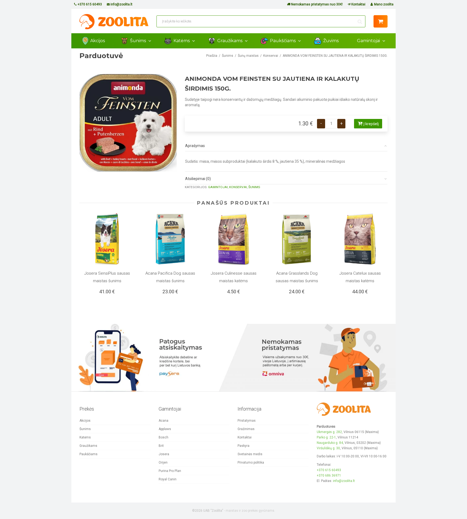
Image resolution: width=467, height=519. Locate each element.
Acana (163, 420)
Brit (161, 446)
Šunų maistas (248, 56)
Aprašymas (195, 146)
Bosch (163, 437)
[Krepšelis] (380, 21)
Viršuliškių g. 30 (328, 448)
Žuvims (331, 40)
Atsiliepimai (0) (198, 179)
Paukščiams (283, 40)
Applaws (165, 429)
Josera (164, 454)
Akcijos (97, 40)
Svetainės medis (250, 454)
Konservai (270, 56)
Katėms (182, 40)
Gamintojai (369, 40)
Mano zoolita (383, 4)
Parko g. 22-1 (326, 437)
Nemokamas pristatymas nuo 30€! (316, 4)
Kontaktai (358, 4)
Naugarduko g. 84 (330, 443)
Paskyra (243, 446)
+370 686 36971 (329, 475)
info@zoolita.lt (121, 4)
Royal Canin (167, 479)
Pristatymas (247, 420)
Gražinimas (246, 429)
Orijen (163, 462)
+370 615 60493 (89, 4)
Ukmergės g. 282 (329, 432)
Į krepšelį (371, 124)
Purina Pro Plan (170, 471)
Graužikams (230, 40)
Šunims (138, 40)
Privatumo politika (251, 462)
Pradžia (211, 56)
